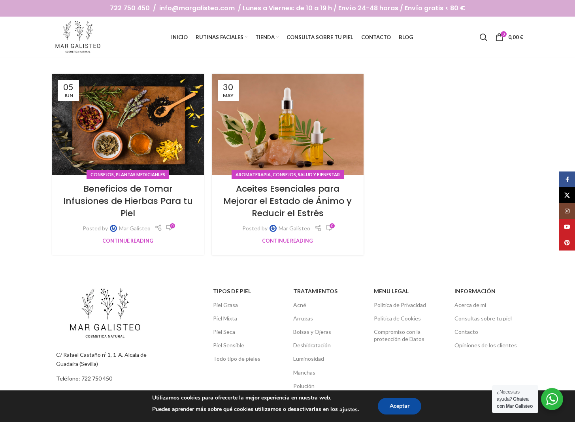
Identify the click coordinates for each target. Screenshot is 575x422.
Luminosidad (308, 358)
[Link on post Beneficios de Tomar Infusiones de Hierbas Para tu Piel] (128, 124)
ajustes (348, 409)
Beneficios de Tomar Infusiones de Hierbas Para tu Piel (128, 201)
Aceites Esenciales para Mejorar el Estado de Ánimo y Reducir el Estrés (287, 201)
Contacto (466, 331)
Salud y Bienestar (319, 174)
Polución (304, 385)
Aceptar (399, 406)
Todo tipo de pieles (236, 358)
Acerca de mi (470, 304)
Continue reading (127, 241)
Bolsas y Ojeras (312, 331)
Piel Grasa (225, 304)
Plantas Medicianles (140, 174)
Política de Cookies (397, 318)
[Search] (483, 37)
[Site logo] (78, 36)
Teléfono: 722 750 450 (84, 378)
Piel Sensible (228, 345)
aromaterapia (253, 174)
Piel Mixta (225, 318)
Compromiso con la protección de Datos (399, 335)
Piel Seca (224, 331)
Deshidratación (312, 345)
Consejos (102, 174)
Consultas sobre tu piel (483, 318)
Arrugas (303, 318)
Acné (299, 304)
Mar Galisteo (135, 228)
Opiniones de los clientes (485, 345)
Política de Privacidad (400, 304)
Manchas (304, 372)
